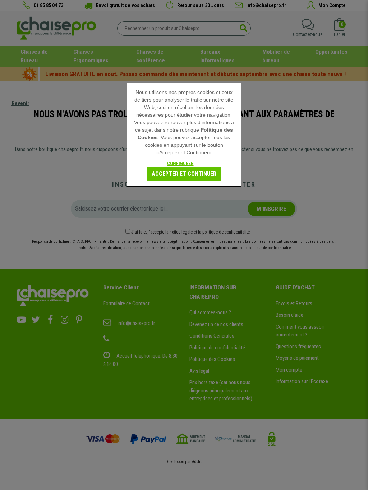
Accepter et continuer (184, 173)
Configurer (180, 163)
